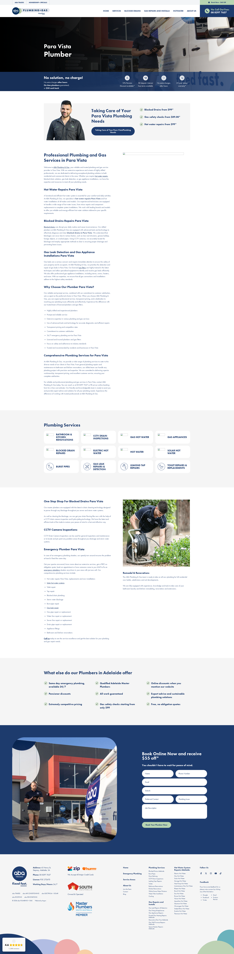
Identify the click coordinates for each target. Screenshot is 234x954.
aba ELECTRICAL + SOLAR (50, 893)
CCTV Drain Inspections (156, 879)
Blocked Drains (132, 11)
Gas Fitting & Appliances (156, 910)
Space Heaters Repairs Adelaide (156, 928)
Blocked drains (49, 227)
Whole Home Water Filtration (158, 891)
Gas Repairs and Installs (157, 11)
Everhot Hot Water (180, 911)
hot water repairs (101, 176)
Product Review (215, 898)
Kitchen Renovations (155, 889)
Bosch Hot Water (179, 891)
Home (106, 11)
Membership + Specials (38, 2)
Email (215, 895)
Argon (44, 901)
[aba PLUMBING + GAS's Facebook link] (201, 873)
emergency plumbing (52, 570)
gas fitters (82, 267)
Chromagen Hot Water (181, 906)
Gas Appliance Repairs (156, 913)
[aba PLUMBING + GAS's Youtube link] (215, 873)
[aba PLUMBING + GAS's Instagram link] (211, 873)
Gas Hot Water (179, 876)
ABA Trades (19, 2)
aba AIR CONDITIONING (31, 893)
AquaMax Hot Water (180, 901)
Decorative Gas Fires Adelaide (158, 920)
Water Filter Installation (156, 894)
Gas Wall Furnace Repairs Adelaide (157, 923)
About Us (191, 11)
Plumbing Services (157, 867)
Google (205, 895)
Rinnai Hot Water (179, 896)
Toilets (151, 884)
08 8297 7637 (45, 874)
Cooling (151, 896)
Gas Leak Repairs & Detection (158, 908)
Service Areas (129, 879)
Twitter (205, 900)
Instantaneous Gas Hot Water (183, 886)
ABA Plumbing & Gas (61, 167)
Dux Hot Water (179, 893)
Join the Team (127, 889)
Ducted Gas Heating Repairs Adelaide (158, 916)
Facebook (206, 897)
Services (116, 11)
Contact (125, 892)
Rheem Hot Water (179, 889)
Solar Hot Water (179, 878)
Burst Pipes (152, 874)
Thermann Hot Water (180, 914)
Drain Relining (153, 876)
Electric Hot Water (180, 873)
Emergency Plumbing (132, 873)
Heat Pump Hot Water (181, 884)
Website (37, 901)
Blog (124, 894)
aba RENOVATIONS (30, 897)
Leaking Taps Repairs (155, 881)
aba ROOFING (17, 897)
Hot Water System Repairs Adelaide (182, 868)
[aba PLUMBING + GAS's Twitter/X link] (206, 873)
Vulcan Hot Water (179, 898)
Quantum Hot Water (180, 903)
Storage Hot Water (180, 881)
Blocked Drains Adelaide (156, 871)
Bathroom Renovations (156, 886)
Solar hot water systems (55, 583)
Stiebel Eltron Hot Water (181, 909)
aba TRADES (16, 893)
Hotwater (178, 11)
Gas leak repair (53, 608)
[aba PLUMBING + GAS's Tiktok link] (220, 873)
